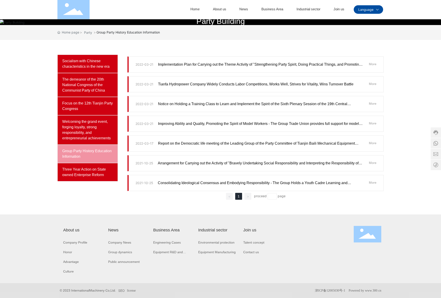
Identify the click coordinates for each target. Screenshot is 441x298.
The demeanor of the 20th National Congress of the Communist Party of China (83, 84)
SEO (121, 290)
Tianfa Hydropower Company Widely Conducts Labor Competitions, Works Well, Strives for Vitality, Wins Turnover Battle (255, 84)
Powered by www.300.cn (365, 290)
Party (88, 32)
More (372, 64)
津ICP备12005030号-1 (330, 290)
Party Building (220, 21)
